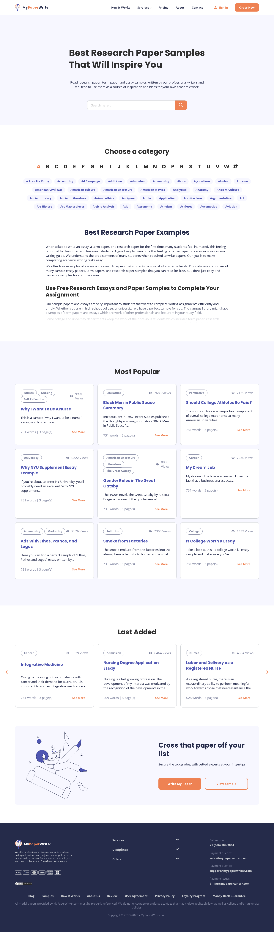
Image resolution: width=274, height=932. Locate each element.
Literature (113, 393)
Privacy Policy (165, 896)
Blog (31, 896)
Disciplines (120, 849)
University (31, 457)
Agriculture (202, 181)
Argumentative (221, 198)
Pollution (112, 531)
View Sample (226, 784)
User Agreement (136, 896)
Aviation (231, 206)
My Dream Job (200, 467)
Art (242, 198)
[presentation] (6, 672)
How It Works (120, 7)
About (180, 7)
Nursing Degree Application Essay (131, 665)
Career (194, 457)
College (194, 531)
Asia (125, 206)
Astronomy (144, 206)
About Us (93, 896)
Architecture (193, 198)
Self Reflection (34, 399)
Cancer (29, 653)
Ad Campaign (90, 181)
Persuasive (196, 393)
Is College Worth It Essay (210, 541)
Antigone (128, 198)
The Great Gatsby (118, 471)
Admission (137, 181)
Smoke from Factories (125, 541)
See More (78, 432)
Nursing (46, 393)
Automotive (208, 206)
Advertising (161, 181)
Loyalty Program (193, 896)
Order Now (247, 7)
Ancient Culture (228, 190)
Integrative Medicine (42, 664)
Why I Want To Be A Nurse (46, 409)
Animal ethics (104, 198)
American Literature (117, 190)
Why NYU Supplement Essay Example (49, 470)
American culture (82, 190)
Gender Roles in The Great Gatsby (129, 483)
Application (167, 198)
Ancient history (41, 198)
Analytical (180, 190)
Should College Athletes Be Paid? (219, 402)
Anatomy (202, 190)
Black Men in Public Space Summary (129, 405)
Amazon (242, 181)
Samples (47, 896)
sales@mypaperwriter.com (229, 858)
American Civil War (48, 190)
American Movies (153, 190)
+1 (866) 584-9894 (222, 845)
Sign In (223, 7)
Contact (197, 7)
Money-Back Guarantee (229, 896)
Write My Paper (180, 784)
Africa (181, 181)
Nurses (29, 393)
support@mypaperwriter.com (231, 871)
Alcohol (223, 181)
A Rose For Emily (37, 181)
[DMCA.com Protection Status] (23, 884)
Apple (147, 198)
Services (143, 7)
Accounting (65, 181)
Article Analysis (103, 206)
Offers (116, 859)
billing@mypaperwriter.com (230, 883)
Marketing (55, 531)
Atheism (166, 206)
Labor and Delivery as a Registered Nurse (209, 665)
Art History (44, 206)
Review (112, 896)
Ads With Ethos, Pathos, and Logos (49, 543)
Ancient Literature (73, 198)
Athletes (186, 206)
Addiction (115, 181)
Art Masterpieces (72, 206)
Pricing (163, 7)
